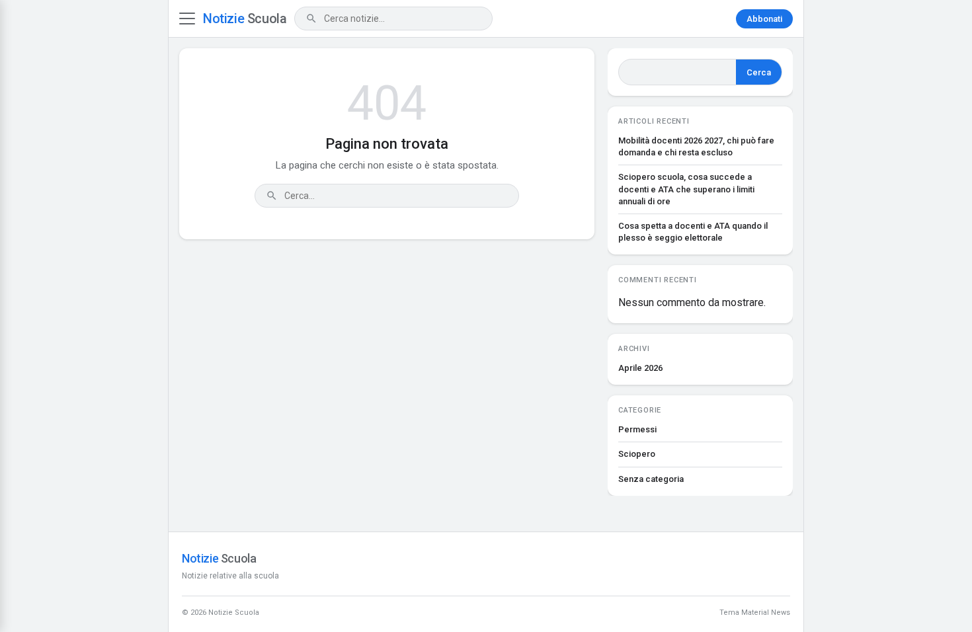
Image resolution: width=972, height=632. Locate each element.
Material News (765, 612)
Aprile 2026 (640, 368)
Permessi (637, 429)
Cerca (759, 72)
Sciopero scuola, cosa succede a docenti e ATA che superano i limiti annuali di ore (686, 189)
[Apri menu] (187, 18)
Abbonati (764, 19)
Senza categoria (651, 479)
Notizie (244, 18)
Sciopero (636, 454)
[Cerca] (311, 18)
